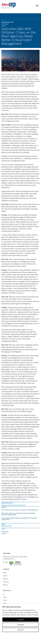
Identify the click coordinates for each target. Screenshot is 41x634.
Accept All (21, 619)
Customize (20, 625)
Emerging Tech (6, 505)
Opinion (5, 579)
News (5, 572)
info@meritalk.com (9, 559)
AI (3, 594)
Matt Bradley (4, 532)
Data (4, 603)
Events (5, 576)
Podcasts (6, 582)
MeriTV (5, 585)
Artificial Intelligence (19, 505)
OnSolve (3, 533)
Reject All (20, 630)
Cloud (5, 597)
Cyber (5, 600)
